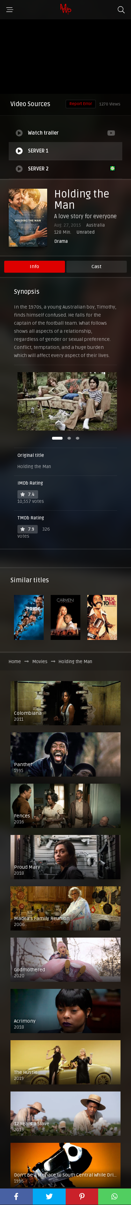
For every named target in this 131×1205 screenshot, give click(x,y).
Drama (61, 241)
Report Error (81, 103)
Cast (96, 267)
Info (34, 267)
